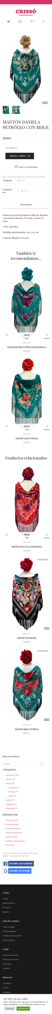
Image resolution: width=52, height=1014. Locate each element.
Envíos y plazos (11, 837)
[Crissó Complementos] (26, 12)
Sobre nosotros (9, 903)
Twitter (6, 987)
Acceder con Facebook (21, 863)
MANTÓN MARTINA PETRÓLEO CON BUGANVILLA (26, 347)
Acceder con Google (20, 871)
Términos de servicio (11, 959)
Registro (6, 912)
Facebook (7, 983)
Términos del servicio (13, 832)
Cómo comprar (11, 820)
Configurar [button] (10, 1008)
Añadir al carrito (18, 156)
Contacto (7, 968)
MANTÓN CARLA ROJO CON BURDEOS (26, 546)
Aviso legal (9, 845)
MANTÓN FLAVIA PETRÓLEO (27, 438)
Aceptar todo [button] (23, 1008)
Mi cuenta (7, 907)
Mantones (21, 180)
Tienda (5, 898)
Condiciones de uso (13, 828)
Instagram (6, 992)
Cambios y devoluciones (15, 841)
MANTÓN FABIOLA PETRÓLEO (27, 729)
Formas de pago (11, 824)
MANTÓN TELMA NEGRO (26, 638)
